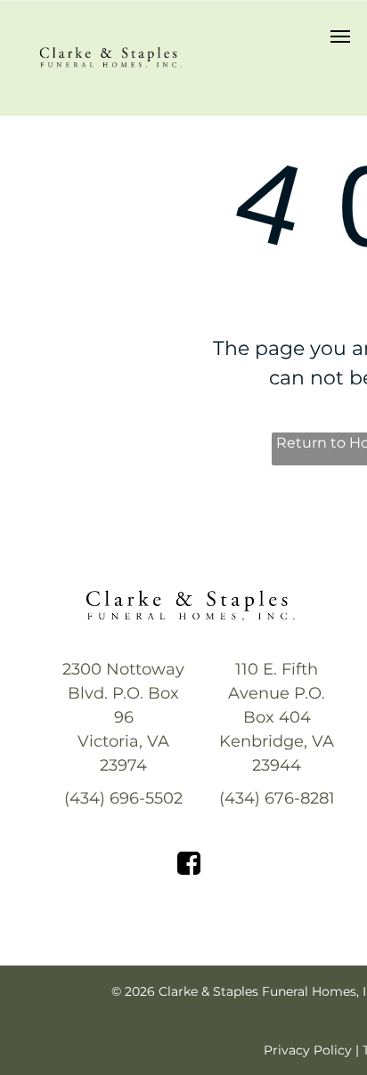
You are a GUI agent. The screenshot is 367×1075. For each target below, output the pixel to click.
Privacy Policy (308, 1050)
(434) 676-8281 (277, 798)
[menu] (340, 36)
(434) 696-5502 (123, 798)
